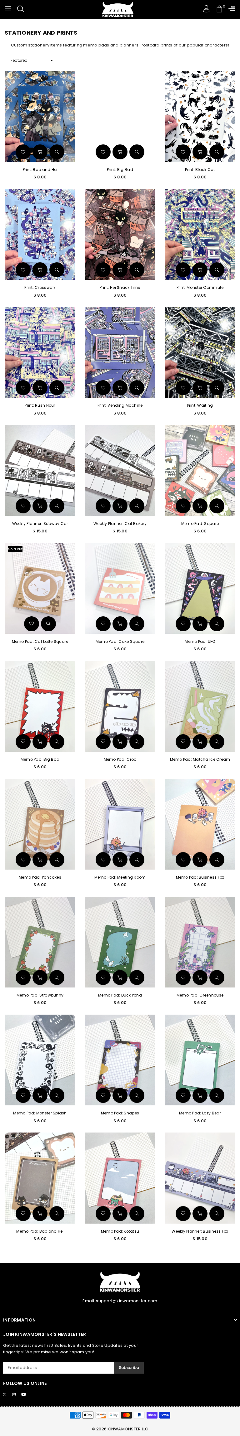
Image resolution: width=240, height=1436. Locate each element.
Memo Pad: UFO (200, 641)
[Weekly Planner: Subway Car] (40, 470)
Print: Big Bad (120, 169)
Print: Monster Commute (200, 287)
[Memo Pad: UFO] (200, 588)
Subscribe (129, 1368)
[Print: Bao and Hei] (40, 116)
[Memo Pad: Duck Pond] (120, 942)
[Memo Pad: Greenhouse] (200, 942)
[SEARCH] (20, 9)
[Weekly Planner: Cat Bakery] (120, 470)
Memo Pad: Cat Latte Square (40, 641)
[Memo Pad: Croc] (120, 706)
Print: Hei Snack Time (120, 287)
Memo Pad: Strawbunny (40, 995)
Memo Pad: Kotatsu (120, 1231)
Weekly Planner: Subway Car (40, 523)
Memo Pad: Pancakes (40, 877)
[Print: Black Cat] (200, 116)
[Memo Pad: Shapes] (120, 1060)
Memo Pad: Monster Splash (40, 1113)
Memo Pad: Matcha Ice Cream (200, 759)
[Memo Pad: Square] (200, 470)
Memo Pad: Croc (120, 759)
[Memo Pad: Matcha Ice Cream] (200, 706)
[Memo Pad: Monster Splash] (40, 1060)
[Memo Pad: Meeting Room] (120, 824)
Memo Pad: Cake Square (120, 641)
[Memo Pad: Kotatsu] (120, 1178)
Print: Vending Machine (120, 405)
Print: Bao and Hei (40, 169)
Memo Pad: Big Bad (40, 759)
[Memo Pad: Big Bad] (40, 706)
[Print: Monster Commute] (200, 234)
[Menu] (8, 9)
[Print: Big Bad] (120, 116)
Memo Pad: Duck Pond (120, 995)
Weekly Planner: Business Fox (200, 1231)
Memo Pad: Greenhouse (200, 995)
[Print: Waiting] (200, 352)
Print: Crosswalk (39, 287)
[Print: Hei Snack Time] (120, 234)
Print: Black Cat (200, 169)
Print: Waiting (200, 405)
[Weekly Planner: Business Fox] (200, 1178)
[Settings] (230, 9)
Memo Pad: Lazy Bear (200, 1113)
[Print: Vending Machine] (120, 352)
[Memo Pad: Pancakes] (40, 824)
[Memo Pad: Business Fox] (200, 824)
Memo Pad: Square (200, 523)
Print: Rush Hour (40, 405)
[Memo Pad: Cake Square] (120, 588)
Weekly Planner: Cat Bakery (120, 523)
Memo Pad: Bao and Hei (39, 1231)
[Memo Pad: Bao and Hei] (40, 1178)
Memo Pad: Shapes (120, 1113)
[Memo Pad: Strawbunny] (40, 942)
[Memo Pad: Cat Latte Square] (40, 588)
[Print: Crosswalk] (40, 234)
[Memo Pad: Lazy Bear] (200, 1060)
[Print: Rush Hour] (40, 352)
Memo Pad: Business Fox (200, 877)
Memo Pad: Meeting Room (120, 877)
